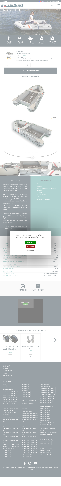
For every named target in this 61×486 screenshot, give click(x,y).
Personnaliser (30, 250)
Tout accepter (30, 242)
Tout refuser (30, 246)
